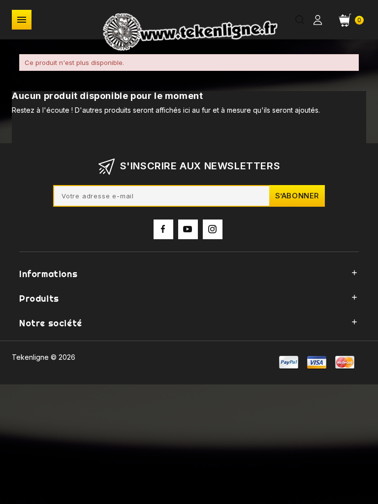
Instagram (212, 229)
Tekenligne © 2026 (43, 357)
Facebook (163, 229)
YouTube (188, 229)
